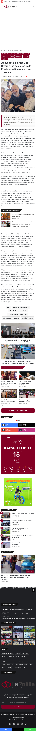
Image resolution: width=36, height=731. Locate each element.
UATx (25, 667)
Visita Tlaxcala (28, 318)
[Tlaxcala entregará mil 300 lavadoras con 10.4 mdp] (5, 538)
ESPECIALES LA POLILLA (16, 50)
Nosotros (24, 720)
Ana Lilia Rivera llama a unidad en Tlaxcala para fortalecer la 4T (8, 401)
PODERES (26, 56)
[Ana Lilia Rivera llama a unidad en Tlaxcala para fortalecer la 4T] (9, 393)
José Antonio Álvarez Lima (18, 314)
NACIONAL (18, 56)
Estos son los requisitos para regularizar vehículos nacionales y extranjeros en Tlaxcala (15, 577)
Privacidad (12, 720)
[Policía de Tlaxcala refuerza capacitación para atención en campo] (18, 642)
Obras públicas (18, 661)
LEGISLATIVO (5, 56)
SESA (31, 664)
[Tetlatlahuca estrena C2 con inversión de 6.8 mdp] (5, 523)
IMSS (17, 656)
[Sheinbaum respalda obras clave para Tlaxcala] (27, 393)
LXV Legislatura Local (7, 661)
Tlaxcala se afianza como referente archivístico (16, 1)
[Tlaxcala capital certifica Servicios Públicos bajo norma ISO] (29, 642)
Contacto (18, 720)
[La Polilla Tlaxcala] (11, 7)
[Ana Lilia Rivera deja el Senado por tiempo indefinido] (27, 375)
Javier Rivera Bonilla (7, 659)
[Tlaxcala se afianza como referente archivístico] (5, 545)
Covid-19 (4, 656)
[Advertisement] (18, 29)
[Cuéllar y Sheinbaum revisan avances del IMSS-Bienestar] (9, 375)
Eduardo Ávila (6, 76)
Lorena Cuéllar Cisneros (19, 659)
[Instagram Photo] (6, 593)
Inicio (3, 50)
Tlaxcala (9, 667)
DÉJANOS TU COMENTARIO (18, 410)
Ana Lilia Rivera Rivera (21, 307)
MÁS (7, 50)
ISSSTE (23, 656)
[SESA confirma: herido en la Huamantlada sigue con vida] (5, 530)
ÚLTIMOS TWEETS (7, 672)
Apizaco (18, 653)
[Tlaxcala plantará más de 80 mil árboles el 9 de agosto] (5, 216)
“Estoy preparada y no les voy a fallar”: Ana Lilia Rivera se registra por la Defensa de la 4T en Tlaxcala (22, 224)
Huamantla (11, 656)
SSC (3, 667)
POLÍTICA (4, 59)
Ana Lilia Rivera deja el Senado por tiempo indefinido (25, 383)
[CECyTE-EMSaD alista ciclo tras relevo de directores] (5, 515)
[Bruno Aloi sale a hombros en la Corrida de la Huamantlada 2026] (6, 642)
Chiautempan (25, 653)
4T (9, 307)
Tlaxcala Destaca (17, 667)
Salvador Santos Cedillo (7, 664)
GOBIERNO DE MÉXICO (23, 54)
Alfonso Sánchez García (7, 653)
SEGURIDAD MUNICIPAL (21, 664)
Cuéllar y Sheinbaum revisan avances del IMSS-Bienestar (8, 383)
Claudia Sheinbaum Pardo (18, 311)
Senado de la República (11, 318)
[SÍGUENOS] (33, 590)
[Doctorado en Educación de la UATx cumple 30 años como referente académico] (29, 635)
